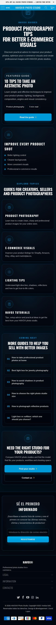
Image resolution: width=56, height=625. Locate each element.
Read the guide (28, 117)
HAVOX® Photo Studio (28, 7)
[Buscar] (46, 7)
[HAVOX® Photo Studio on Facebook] (23, 597)
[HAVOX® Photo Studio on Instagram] (33, 597)
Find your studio (28, 468)
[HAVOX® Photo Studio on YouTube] (28, 597)
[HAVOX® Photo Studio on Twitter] (18, 597)
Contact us (28, 477)
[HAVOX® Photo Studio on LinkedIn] (37, 597)
